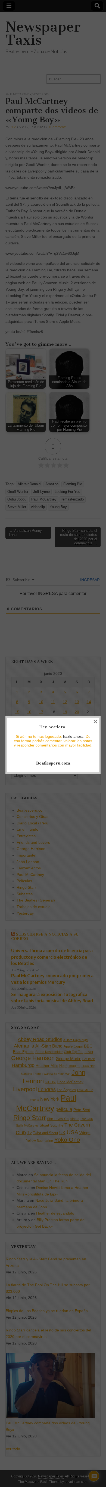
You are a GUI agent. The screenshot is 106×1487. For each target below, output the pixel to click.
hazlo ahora (73, 736)
